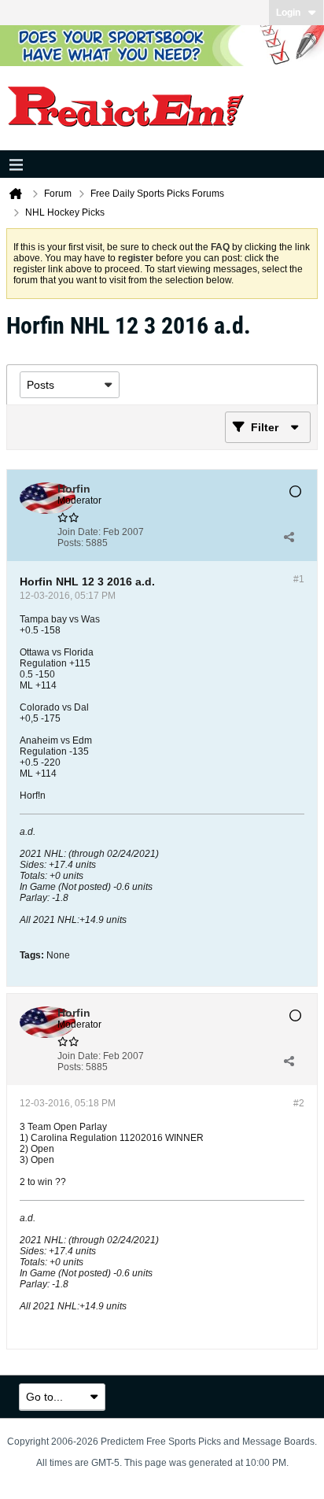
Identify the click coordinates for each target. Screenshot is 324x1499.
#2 (298, 1103)
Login (288, 12)
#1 (298, 579)
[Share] (288, 537)
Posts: (70, 542)
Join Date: (79, 531)
